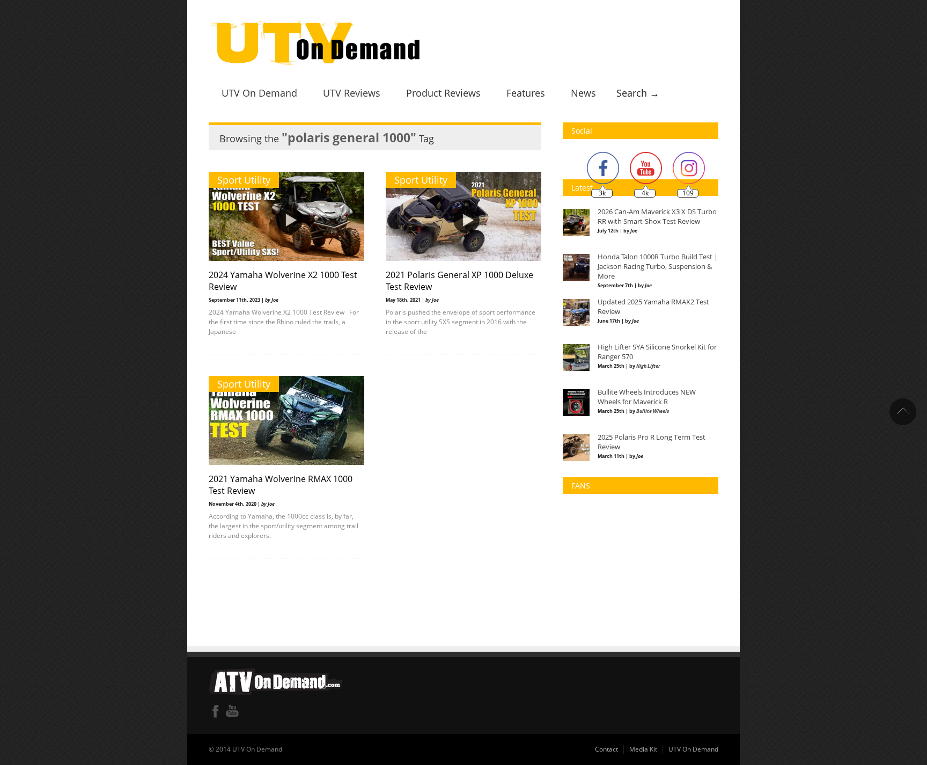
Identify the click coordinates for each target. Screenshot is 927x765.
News (583, 92)
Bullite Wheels (652, 410)
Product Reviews (443, 92)
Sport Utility (243, 179)
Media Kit (643, 749)
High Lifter (648, 365)
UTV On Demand (259, 92)
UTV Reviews (351, 92)
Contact (606, 749)
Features (525, 92)
